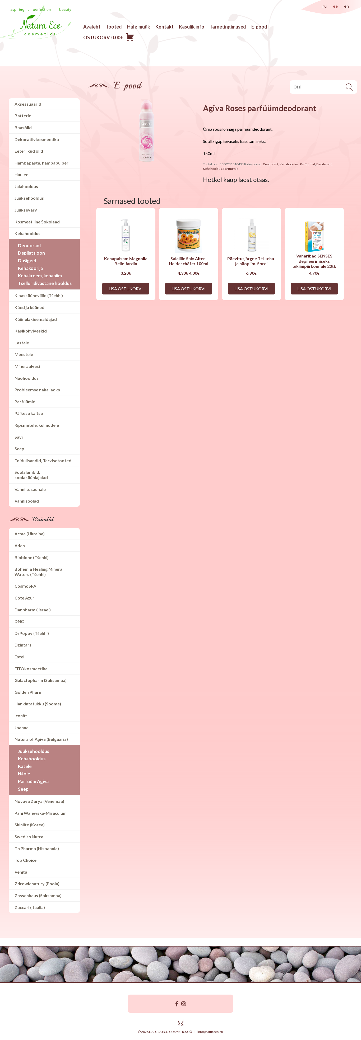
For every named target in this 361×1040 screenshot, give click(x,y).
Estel (19, 656)
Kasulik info (191, 27)
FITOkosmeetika (31, 668)
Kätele (25, 766)
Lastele (22, 342)
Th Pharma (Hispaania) (37, 848)
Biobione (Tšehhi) (32, 557)
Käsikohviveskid (31, 330)
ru (324, 5)
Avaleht (91, 27)
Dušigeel (27, 260)
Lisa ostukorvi (126, 288)
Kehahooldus (27, 233)
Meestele (24, 354)
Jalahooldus (26, 186)
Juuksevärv (26, 209)
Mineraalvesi (27, 366)
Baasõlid (23, 127)
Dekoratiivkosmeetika (37, 139)
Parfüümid (25, 401)
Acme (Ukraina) (30, 533)
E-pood (259, 27)
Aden (20, 545)
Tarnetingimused (228, 27)
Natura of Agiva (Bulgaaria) (41, 739)
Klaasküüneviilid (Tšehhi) (39, 295)
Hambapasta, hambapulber (41, 162)
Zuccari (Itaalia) (30, 907)
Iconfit (21, 715)
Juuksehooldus (29, 197)
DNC (19, 621)
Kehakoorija (30, 268)
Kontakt (164, 27)
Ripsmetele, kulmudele (37, 425)
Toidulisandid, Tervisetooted (43, 460)
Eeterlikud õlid (29, 150)
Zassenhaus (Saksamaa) (38, 895)
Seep (19, 448)
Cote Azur (24, 597)
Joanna (22, 727)
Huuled (22, 174)
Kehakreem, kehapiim (40, 275)
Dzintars (23, 644)
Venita (21, 871)
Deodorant (29, 245)
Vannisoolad (27, 500)
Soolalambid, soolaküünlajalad (31, 475)
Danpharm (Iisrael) (33, 609)
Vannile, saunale (30, 489)
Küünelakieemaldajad (36, 319)
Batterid (23, 115)
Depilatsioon (31, 253)
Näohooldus (27, 378)
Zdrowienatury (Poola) (37, 883)
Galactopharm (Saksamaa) (41, 680)
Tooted (114, 27)
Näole (24, 773)
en (346, 5)
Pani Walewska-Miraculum (41, 813)
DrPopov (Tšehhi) (32, 633)
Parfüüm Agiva (33, 781)
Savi (19, 436)
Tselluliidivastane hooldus (45, 283)
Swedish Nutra (29, 836)
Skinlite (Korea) (30, 824)
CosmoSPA (25, 585)
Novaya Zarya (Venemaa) (39, 801)
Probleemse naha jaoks (37, 389)
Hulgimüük (138, 27)
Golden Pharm (29, 692)
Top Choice (25, 860)
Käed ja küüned (29, 307)
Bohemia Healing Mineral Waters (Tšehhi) (39, 571)
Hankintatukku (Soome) (38, 703)
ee (335, 5)
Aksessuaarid (28, 103)
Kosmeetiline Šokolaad (37, 221)
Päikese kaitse (29, 413)
